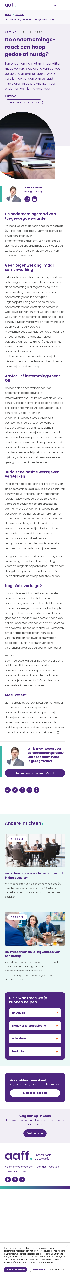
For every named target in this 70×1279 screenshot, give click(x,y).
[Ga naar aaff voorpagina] (10, 5)
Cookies (54, 1166)
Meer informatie (57, 1269)
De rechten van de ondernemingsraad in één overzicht (34, 875)
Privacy (24, 1171)
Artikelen (19, 14)
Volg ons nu (35, 1133)
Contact (41, 1166)
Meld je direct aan (35, 1093)
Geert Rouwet (33, 187)
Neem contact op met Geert (35, 773)
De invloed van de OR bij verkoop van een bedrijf (32, 954)
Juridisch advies (23, 102)
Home (8, 14)
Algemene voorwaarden (19, 1166)
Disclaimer (11, 1171)
